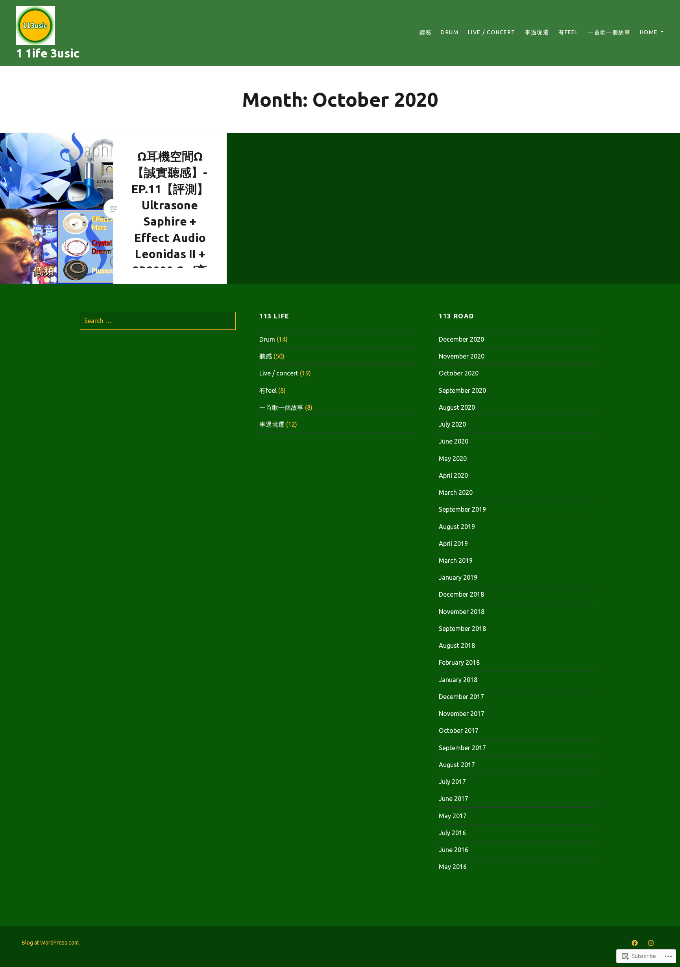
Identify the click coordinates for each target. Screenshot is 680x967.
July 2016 (452, 832)
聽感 (425, 32)
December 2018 (461, 594)
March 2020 (456, 492)
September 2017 (462, 747)
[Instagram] (651, 942)
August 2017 (457, 764)
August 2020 (457, 407)
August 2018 (457, 645)
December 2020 (461, 339)
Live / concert (492, 32)
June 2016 (453, 849)
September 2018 (462, 628)
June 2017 (453, 798)
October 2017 (459, 730)
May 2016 (453, 866)
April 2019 (453, 543)
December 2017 (461, 696)
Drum (449, 32)
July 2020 (452, 424)
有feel (568, 32)
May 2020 (453, 458)
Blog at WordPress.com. (51, 942)
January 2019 (458, 577)
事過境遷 (537, 32)
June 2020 (453, 441)
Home (649, 32)
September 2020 (462, 390)
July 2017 (452, 781)
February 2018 (459, 662)
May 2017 (453, 815)
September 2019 (462, 509)
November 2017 (461, 713)
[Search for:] (158, 320)
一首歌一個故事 (609, 32)
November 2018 (461, 611)
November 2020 (461, 356)
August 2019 (457, 526)
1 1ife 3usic (47, 53)
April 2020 (453, 475)
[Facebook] (635, 942)
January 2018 (458, 679)
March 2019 (456, 560)
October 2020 (459, 373)
